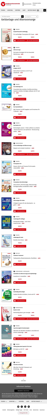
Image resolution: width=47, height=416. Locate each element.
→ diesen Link (30, 396)
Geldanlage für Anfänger (19, 219)
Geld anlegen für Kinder (19, 200)
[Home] (10, 4)
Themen (3, 10)
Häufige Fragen (19, 410)
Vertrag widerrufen (23, 412)
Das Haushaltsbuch (17, 107)
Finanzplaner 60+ (17, 163)
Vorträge (17, 10)
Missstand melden (37, 3)
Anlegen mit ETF (17, 68)
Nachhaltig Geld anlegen (19, 291)
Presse (34, 5)
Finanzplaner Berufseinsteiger (20, 182)
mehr (36, 34)
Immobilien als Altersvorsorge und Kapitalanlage (24, 273)
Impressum (42, 410)
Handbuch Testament (18, 255)
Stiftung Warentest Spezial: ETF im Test (22, 346)
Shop (24, 10)
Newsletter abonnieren (23, 390)
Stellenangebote (11, 410)
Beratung (10, 10)
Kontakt (4, 410)
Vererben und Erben (18, 364)
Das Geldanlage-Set (18, 86)
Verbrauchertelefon (27, 4)
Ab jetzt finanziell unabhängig (20, 31)
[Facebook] (22, 406)
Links (30, 410)
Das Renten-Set (17, 125)
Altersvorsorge (16, 49)
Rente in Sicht (16, 310)
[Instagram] (18, 406)
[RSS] (29, 406)
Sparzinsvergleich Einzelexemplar (21, 328)
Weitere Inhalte (32, 10)
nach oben (23, 380)
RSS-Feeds (26, 410)
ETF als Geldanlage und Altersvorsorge (22, 145)
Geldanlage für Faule (18, 237)
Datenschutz (35, 410)
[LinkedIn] (25, 406)
